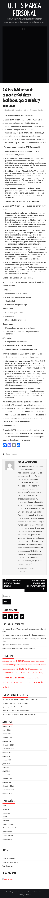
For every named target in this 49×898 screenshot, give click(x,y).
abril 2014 (6, 771)
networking (36, 678)
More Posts (22, 568)
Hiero (20, 895)
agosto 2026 (7, 726)
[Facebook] (10, 616)
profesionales (10, 682)
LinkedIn (6, 820)
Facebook (21, 572)
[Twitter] (5, 616)
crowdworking (27, 664)
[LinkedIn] (16, 616)
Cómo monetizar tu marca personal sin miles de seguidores (24, 635)
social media (36, 682)
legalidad (33, 672)
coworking (10, 664)
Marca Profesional (9, 828)
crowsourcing (35, 664)
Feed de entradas (9, 858)
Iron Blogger (17, 672)
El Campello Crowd (8, 669)
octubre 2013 (7, 793)
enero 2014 (7, 782)
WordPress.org (8, 866)
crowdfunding (19, 664)
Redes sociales (8, 835)
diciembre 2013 (8, 786)
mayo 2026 (7, 730)
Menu (24, 29)
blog (14, 661)
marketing (28, 678)
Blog (4, 805)
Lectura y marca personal (28, 699)
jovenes (23, 673)
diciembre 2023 (8, 745)
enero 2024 (7, 741)
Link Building (39, 672)
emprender (23, 668)
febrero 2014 (7, 778)
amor (11, 661)
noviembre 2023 (8, 749)
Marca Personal (11, 454)
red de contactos (23, 683)
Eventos (5, 817)
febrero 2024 (7, 737)
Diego (5, 703)
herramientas (8, 673)
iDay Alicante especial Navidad (25, 714)
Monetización (7, 832)
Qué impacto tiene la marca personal (16, 645)
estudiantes (33, 669)
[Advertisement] (24, 57)
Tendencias (7, 843)
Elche (15, 669)
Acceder (5, 855)
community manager (30, 661)
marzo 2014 (7, 775)
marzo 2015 (7, 760)
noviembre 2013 (8, 790)
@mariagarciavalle (36, 110)
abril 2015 (6, 756)
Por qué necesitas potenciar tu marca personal (12, 584)
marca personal (14, 677)
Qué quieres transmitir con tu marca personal (19, 648)
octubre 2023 (7, 752)
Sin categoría (7, 839)
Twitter (33, 568)
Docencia (6, 809)
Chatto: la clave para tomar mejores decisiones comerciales (35, 584)
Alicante (6, 661)
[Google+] (22, 616)
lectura (29, 672)
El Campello (42, 664)
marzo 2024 (7, 734)
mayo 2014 (7, 767)
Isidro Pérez (7, 714)
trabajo (6, 687)
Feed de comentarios (10, 862)
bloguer (20, 660)
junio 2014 (6, 764)
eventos (39, 669)
